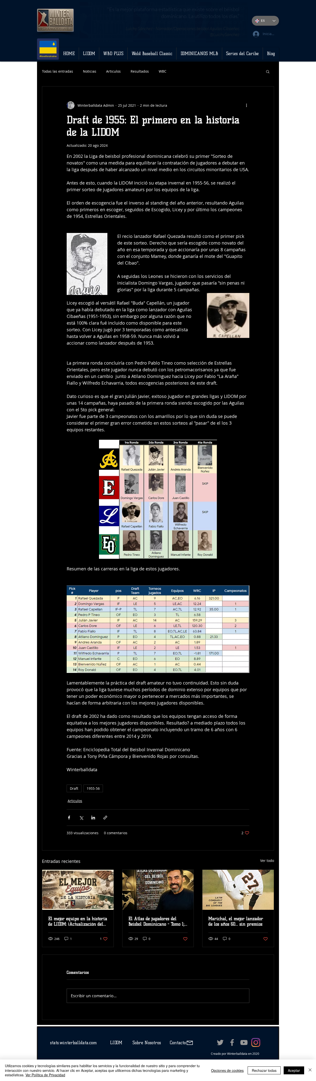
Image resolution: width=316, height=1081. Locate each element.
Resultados (140, 71)
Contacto (177, 1042)
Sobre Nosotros (147, 1042)
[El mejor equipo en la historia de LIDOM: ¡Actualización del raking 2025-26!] (78, 890)
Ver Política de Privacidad (45, 1074)
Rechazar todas (264, 1070)
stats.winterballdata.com (73, 1042)
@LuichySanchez (224, 34)
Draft (74, 788)
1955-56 (93, 788)
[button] (267, 71)
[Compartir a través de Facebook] (69, 817)
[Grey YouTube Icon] (243, 1042)
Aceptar (294, 1070)
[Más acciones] (246, 105)
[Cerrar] (310, 1070)
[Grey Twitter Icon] (220, 1042)
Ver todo (267, 860)
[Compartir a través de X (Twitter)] (81, 817)
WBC (162, 71)
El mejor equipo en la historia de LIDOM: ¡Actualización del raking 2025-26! (77, 921)
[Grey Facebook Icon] (232, 1042)
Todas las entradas (57, 71)
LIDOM (116, 1042)
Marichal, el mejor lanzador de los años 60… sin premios (235, 921)
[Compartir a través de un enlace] (105, 817)
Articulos (113, 71)
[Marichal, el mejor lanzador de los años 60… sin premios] (238, 890)
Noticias (89, 71)
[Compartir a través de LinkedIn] (93, 817)
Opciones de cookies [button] (227, 1070)
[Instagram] (255, 1042)
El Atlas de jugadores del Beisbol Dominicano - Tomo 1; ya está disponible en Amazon (157, 921)
